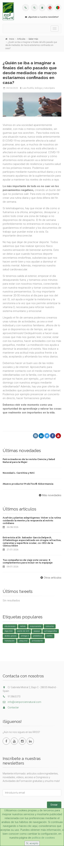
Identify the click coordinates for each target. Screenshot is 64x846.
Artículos (21, 39)
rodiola (23, 626)
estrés (49, 636)
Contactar (13, 707)
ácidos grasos (11, 636)
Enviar (54, 804)
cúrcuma (50, 626)
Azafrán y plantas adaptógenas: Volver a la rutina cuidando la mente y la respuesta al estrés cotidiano (32, 520)
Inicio (11, 39)
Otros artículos (52, 577)
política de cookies (43, 837)
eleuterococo (10, 626)
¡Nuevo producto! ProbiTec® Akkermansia (28, 484)
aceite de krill (23, 631)
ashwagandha (50, 631)
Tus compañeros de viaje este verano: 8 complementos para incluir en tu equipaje (28, 561)
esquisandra (35, 626)
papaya (37, 631)
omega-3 (25, 636)
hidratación (10, 641)
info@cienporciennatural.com (24, 702)
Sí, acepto (32, 843)
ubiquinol (23, 641)
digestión (9, 631)
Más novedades (51, 495)
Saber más (33, 39)
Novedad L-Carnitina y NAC (19, 473)
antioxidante (37, 641)
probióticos (37, 636)
